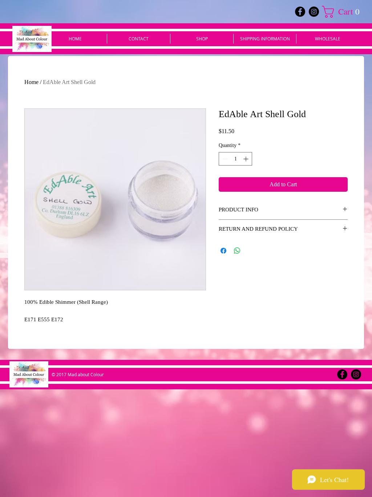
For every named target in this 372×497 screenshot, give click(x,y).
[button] (343, 12)
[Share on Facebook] (223, 250)
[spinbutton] (235, 158)
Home (31, 82)
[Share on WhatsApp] (237, 250)
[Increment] (246, 158)
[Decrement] (224, 158)
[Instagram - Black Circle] (314, 12)
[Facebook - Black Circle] (300, 12)
